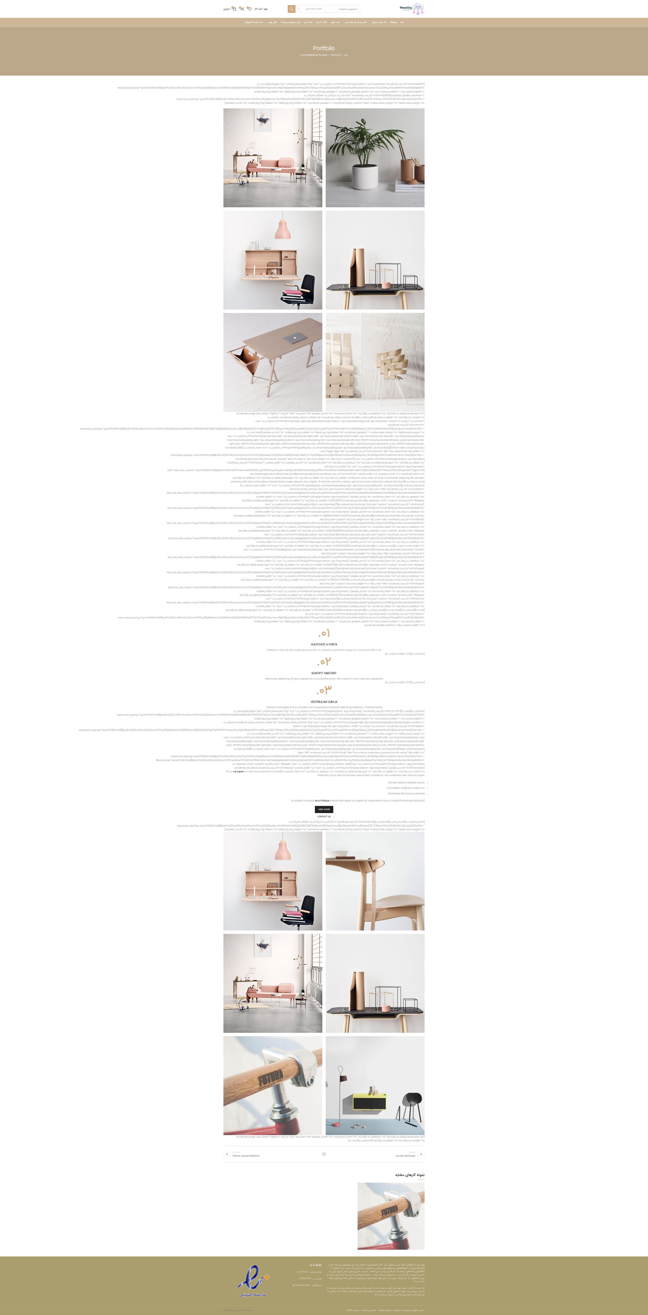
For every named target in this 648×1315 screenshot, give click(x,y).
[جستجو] (291, 9)
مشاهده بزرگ (360, 1185)
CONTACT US (324, 816)
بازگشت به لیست (324, 1154)
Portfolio (336, 55)
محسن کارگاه (353, 1310)
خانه (345, 55)
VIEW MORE (324, 809)
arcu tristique (322, 801)
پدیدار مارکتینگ (230, 1310)
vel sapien (238, 772)
